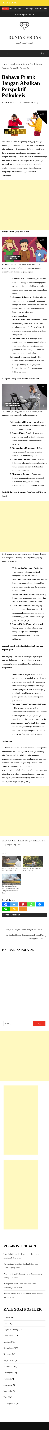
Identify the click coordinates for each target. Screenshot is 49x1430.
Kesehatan (16, 915)
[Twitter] (14, 904)
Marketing (8, 1385)
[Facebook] (6, 904)
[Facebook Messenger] (40, 904)
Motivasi (7, 1391)
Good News (8, 1336)
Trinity (36, 103)
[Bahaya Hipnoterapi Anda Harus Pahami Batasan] (11, 861)
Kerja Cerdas (9, 1360)
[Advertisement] (24, 205)
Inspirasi (7, 1342)
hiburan (31, 748)
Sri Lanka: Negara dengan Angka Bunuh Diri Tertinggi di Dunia (25, 937)
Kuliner (7, 1379)
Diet (5, 1323)
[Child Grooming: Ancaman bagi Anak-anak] (33, 861)
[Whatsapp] (31, 904)
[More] (23, 909)
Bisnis (6, 1317)
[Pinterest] (23, 904)
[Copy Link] (14, 909)
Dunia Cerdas (24, 37)
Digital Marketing (11, 1329)
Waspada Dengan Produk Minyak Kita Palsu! (24, 929)
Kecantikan (8, 1348)
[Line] (6, 909)
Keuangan (8, 1373)
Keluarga (7, 1354)
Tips (5, 1397)
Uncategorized (9, 1403)
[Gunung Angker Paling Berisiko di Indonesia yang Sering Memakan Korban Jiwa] (11, 879)
